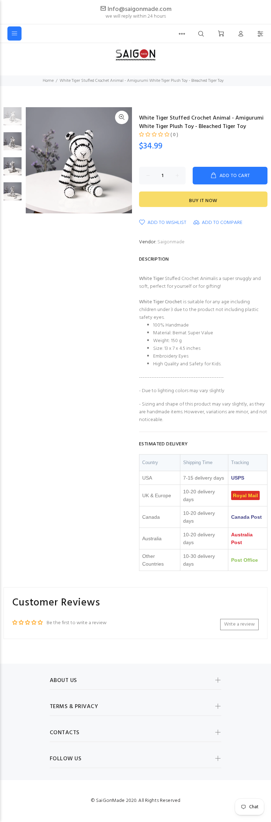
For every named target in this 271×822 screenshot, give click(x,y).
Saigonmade (171, 242)
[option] (13, 119)
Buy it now (203, 201)
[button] (154, 135)
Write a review (239, 624)
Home (48, 80)
